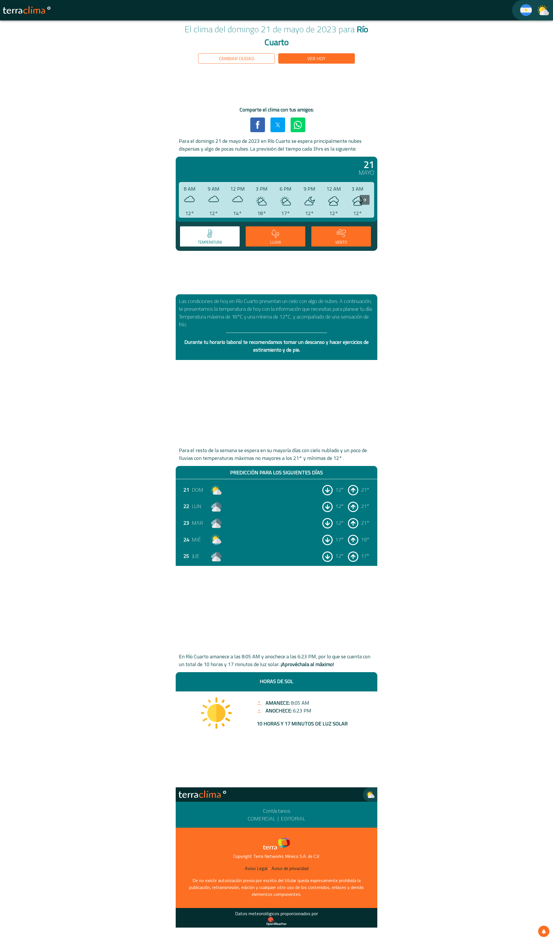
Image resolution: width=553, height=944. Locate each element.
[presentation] (365, 200)
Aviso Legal (256, 868)
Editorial (293, 818)
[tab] (210, 236)
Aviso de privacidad (290, 868)
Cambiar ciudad (236, 58)
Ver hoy (316, 58)
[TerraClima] (522, 10)
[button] (257, 124)
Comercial (261, 818)
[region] (276, 86)
